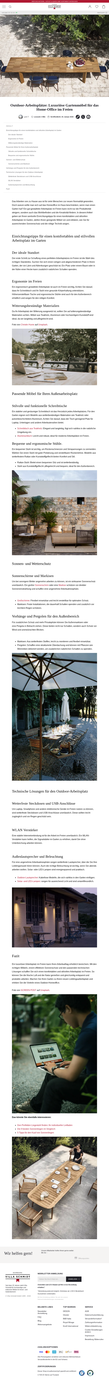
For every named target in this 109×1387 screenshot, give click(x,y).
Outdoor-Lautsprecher (27, 877)
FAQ (39, 1317)
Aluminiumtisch (24, 436)
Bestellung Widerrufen (94, 1339)
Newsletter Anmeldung (42, 1312)
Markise (62, 585)
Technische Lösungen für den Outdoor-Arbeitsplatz (24, 172)
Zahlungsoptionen (48, 1347)
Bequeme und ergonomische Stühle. (21, 155)
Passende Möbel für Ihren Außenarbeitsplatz (22, 147)
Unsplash (42, 324)
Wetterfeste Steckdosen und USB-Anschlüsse (24, 176)
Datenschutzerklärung (94, 1315)
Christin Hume (27, 324)
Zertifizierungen (47, 1366)
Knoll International (70, 1326)
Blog (39, 1321)
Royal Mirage (68, 1322)
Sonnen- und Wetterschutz (15, 160)
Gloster (66, 1315)
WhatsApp (101, 12)
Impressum (89, 1336)
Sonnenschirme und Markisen (19, 164)
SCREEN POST (28, 990)
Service (89, 1307)
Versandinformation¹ (93, 1319)
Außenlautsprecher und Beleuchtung (21, 185)
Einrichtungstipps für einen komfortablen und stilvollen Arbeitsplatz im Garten (33, 130)
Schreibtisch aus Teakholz (29, 428)
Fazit (8, 189)
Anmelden (72, 1279)
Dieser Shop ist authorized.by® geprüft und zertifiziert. (57, 1371)
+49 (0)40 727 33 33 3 (9, 12)
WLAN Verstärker (14, 181)
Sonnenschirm (42, 585)
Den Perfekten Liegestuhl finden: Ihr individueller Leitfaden (44, 1125)
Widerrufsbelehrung (93, 1326)
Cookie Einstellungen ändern (94, 1331)
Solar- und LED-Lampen (28, 881)
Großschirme (23, 600)
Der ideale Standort (15, 135)
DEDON (66, 1311)
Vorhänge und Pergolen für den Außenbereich (22, 168)
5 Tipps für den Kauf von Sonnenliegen (35, 1132)
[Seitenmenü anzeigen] (4, 6)
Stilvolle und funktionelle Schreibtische (22, 151)
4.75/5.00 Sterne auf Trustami (48, 1375)
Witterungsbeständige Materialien (20, 143)
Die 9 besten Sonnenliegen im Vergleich (36, 1129)
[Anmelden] (90, 7)
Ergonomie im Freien (15, 139)
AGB (87, 1311)
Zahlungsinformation (93, 1322)
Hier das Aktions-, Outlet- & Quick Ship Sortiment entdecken (54, 1)
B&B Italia (67, 1319)
